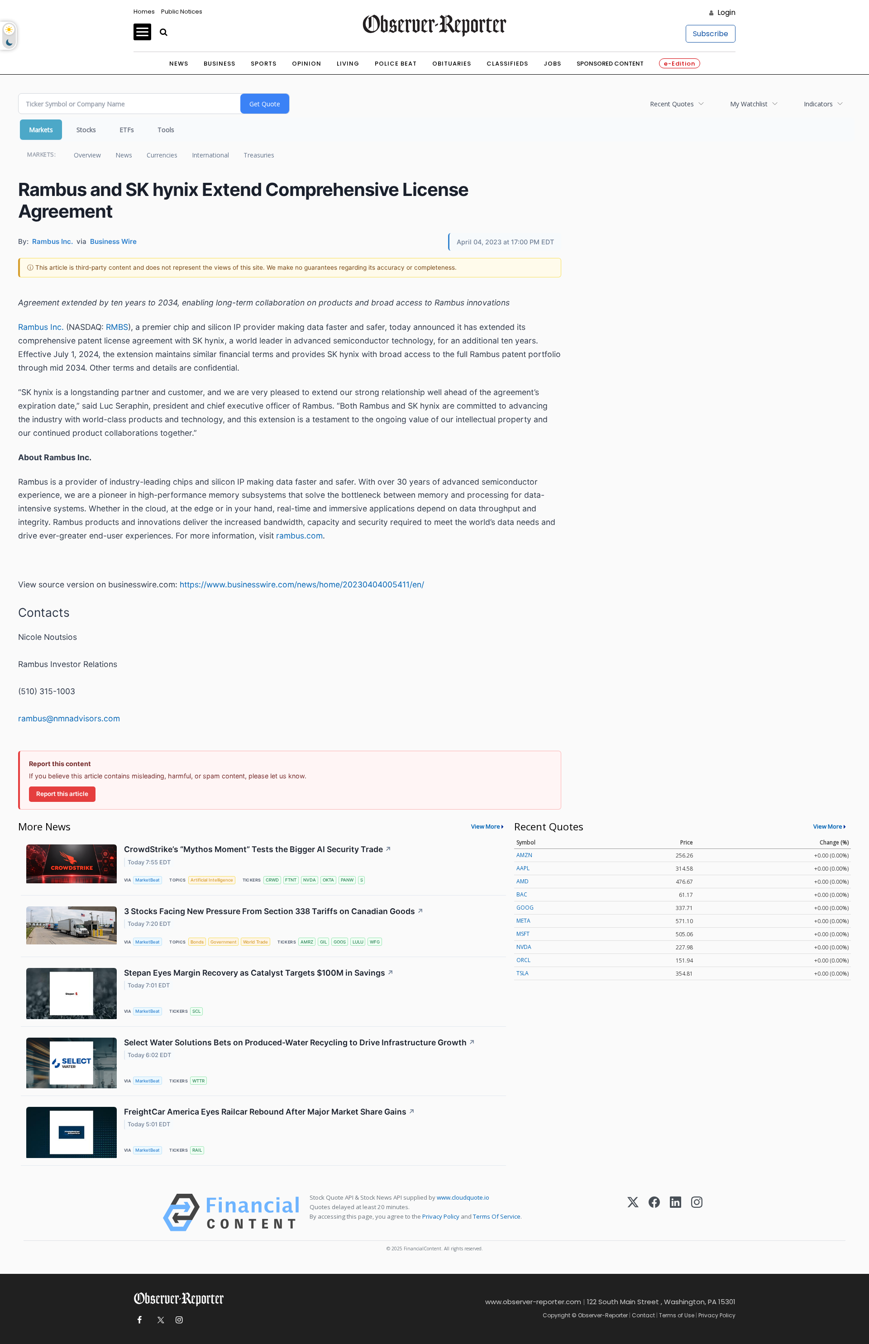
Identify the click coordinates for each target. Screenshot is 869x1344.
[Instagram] (697, 1212)
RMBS (117, 327)
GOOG (525, 907)
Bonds (197, 941)
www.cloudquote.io (463, 1197)
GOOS (340, 941)
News (178, 63)
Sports (264, 63)
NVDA (309, 879)
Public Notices (181, 11)
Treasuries (259, 155)
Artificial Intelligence (212, 879)
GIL (323, 941)
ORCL (523, 960)
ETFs (126, 129)
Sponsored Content (610, 63)
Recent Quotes (672, 104)
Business (219, 63)
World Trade (255, 941)
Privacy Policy (440, 1216)
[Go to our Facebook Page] (139, 1320)
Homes (144, 11)
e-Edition (679, 63)
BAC (521, 894)
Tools (166, 129)
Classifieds (507, 63)
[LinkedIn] (675, 1212)
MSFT (523, 934)
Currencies (162, 155)
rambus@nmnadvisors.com (69, 718)
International (210, 155)
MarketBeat (147, 879)
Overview (87, 155)
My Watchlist (749, 104)
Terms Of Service (496, 1216)
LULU (358, 941)
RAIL (197, 1150)
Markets (41, 129)
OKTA (328, 879)
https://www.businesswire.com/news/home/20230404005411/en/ (302, 584)
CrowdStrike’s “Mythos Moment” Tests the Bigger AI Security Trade (258, 849)
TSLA (522, 973)
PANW (347, 879)
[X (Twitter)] (633, 1212)
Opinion (306, 63)
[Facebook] (654, 1212)
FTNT (290, 879)
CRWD (272, 879)
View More (485, 826)
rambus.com (299, 535)
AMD (522, 881)
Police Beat (396, 63)
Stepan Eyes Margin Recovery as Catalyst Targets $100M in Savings (259, 972)
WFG (375, 941)
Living (348, 63)
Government (223, 941)
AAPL (523, 868)
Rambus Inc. (41, 327)
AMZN (524, 855)
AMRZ (307, 941)
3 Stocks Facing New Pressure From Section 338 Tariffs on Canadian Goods (274, 911)
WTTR (198, 1080)
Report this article (62, 793)
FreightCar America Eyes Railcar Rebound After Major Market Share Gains (269, 1111)
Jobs (552, 63)
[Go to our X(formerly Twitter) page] (159, 1320)
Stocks (86, 129)
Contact (643, 1315)
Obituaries (451, 63)
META (523, 921)
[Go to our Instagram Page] (179, 1320)
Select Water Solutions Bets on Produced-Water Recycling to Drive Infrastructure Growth (299, 1042)
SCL (196, 1011)
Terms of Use (676, 1315)
